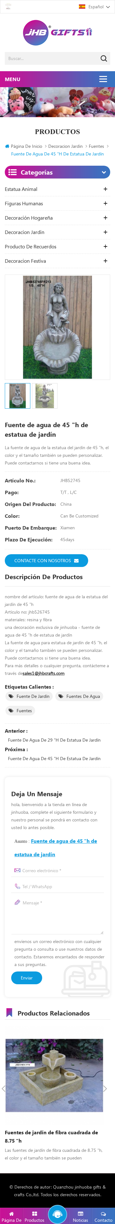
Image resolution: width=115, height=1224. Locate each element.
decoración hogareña (29, 217)
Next (105, 1088)
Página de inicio (26, 146)
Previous (3, 1088)
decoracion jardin (65, 146)
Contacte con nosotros (42, 560)
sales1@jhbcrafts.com (44, 673)
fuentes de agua (83, 696)
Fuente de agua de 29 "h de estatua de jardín (54, 740)
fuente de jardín (33, 696)
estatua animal (21, 189)
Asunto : (55, 847)
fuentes (24, 710)
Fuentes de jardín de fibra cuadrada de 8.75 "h (51, 1136)
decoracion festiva (25, 260)
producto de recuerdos (30, 246)
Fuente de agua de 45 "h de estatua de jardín (54, 758)
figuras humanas (24, 203)
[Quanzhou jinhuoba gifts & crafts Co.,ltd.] (57, 33)
